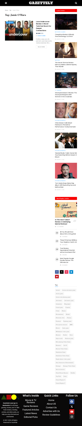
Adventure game (69, 300)
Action (58, 290)
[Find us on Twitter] (62, 272)
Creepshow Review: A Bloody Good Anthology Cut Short (64, 35)
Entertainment (60, 120)
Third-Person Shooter (62, 373)
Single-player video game (63, 359)
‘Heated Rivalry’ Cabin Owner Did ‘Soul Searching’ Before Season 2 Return (66, 155)
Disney (64, 311)
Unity (65, 376)
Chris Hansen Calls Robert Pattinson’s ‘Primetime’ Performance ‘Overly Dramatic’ (65, 125)
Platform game (69, 338)
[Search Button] (76, 3)
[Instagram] (71, 416)
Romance (58, 345)
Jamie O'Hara (16, 10)
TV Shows (10, 22)
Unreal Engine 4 (60, 380)
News (71, 335)
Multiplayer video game (62, 331)
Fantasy (69, 317)
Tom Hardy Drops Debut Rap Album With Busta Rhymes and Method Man (65, 185)
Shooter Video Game (62, 348)
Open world (59, 338)
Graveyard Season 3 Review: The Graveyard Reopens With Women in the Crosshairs (66, 95)
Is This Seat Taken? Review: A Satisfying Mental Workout (62, 222)
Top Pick (58, 376)
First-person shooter (61, 324)
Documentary (59, 314)
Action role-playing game (63, 297)
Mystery (58, 335)
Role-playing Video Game (63, 342)
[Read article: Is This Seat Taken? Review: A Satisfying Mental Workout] (66, 210)
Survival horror (60, 369)
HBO (71, 324)
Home (6, 10)
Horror (58, 328)
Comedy (68, 307)
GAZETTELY (41, 3)
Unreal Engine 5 (60, 383)
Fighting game (68, 321)
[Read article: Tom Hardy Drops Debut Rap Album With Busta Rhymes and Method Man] (66, 170)
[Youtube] (71, 411)
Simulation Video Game (62, 355)
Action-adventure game (68, 290)
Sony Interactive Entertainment (64, 362)
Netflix (65, 335)
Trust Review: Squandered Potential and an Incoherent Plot (67, 250)
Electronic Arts (60, 317)
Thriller (73, 373)
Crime (57, 311)
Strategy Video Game (69, 366)
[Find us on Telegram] (71, 272)
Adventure (59, 300)
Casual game (59, 307)
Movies (57, 60)
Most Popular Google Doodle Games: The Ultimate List (67, 260)
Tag (10, 10)
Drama (68, 314)
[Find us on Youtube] (57, 276)
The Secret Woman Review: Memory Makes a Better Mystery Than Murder (66, 65)
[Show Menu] (6, 3)
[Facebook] (71, 401)
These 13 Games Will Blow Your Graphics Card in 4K (68, 241)
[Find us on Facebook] (57, 272)
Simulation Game (61, 352)
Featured (58, 321)
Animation (59, 304)
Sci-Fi (65, 345)
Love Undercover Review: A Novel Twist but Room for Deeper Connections (43, 26)
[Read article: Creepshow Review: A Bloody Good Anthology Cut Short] (66, 22)
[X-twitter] (71, 406)
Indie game (65, 328)
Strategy (58, 366)
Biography (67, 304)
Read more (42, 46)
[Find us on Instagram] (66, 272)
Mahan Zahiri (41, 35)
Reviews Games (60, 31)
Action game (59, 293)
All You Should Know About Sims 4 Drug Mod (68, 233)
